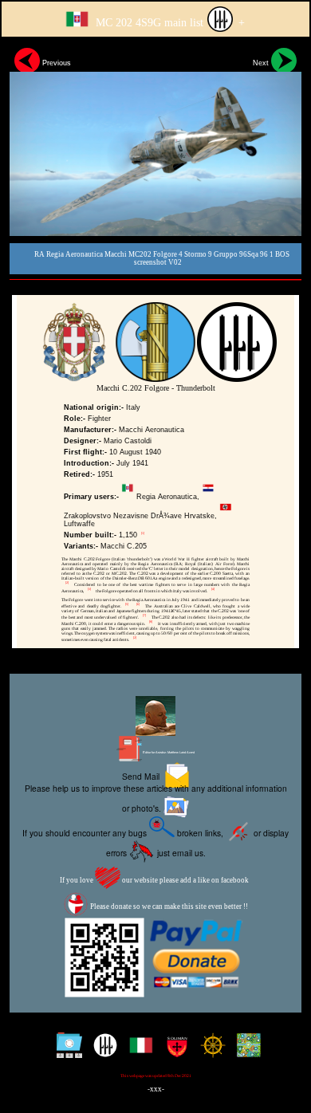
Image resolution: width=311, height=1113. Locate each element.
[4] (213, 589)
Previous (55, 63)
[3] (89, 589)
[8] (150, 621)
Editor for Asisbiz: (168, 752)
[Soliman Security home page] (173, 1051)
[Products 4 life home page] (245, 1051)
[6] (138, 604)
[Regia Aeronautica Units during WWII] (102, 1051)
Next (262, 63)
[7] (144, 615)
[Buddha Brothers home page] (209, 1051)
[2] (67, 582)
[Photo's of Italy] (137, 1051)
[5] (126, 604)
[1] (142, 533)
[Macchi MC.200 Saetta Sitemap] (66, 1051)
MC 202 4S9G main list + (169, 22)
